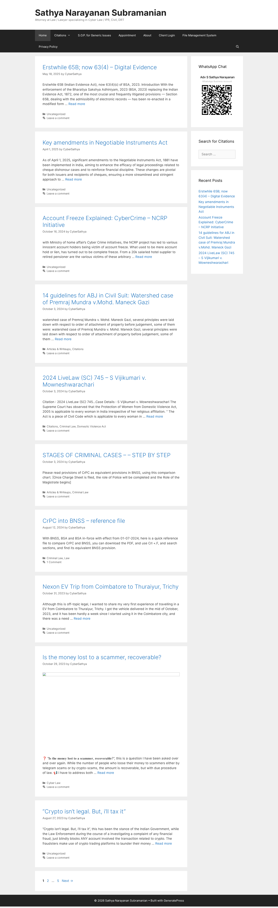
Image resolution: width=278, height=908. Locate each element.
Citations (60, 35)
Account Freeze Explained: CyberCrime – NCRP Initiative (216, 222)
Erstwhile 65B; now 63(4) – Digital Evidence (100, 67)
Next (67, 881)
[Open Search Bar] (237, 46)
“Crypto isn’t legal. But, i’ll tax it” (84, 811)
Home (43, 35)
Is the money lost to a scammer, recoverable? (102, 657)
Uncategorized (56, 114)
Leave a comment (58, 118)
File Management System (199, 35)
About (147, 35)
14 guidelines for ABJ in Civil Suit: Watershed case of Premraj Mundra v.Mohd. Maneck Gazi (108, 299)
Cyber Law (54, 782)
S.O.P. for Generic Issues (94, 35)
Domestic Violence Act (91, 426)
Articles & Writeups (59, 349)
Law (67, 558)
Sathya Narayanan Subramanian (100, 12)
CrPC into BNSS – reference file (84, 520)
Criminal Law (68, 426)
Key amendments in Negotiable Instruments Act (105, 142)
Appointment (127, 35)
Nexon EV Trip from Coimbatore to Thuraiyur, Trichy (111, 586)
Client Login (167, 35)
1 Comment (54, 562)
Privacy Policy (48, 46)
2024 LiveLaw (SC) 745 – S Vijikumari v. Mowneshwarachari (216, 258)
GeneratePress (174, 900)
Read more (76, 104)
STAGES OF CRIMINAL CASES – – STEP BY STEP (107, 455)
